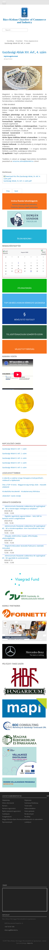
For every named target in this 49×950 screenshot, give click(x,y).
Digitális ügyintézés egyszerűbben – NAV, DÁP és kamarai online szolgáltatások (22, 517)
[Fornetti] (24, 614)
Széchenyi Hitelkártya (31, 803)
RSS (17, 34)
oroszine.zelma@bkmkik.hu (23, 161)
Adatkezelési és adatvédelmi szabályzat (33, 820)
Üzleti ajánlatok (29, 811)
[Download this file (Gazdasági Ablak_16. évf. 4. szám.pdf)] (25, 177)
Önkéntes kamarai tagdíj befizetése (24, 207)
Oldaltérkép (6, 800)
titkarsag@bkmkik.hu (11, 930)
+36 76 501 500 (9, 927)
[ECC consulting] (24, 727)
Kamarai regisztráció (8, 808)
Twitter (9, 34)
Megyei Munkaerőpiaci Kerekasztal (13, 819)
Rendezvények (29, 814)
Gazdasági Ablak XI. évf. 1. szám (14, 449)
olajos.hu (30, 943)
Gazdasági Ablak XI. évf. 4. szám (14, 458)
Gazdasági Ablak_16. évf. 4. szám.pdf (18, 181)
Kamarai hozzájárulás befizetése (24, 204)
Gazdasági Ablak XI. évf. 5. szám (14, 463)
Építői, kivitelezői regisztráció (11, 811)
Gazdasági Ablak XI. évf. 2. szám (14, 453)
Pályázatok (27, 800)
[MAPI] (24, 709)
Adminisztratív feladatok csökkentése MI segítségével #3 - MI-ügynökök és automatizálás (23, 557)
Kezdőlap (27, 817)
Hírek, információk (8, 803)
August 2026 (24, 252)
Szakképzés (6, 814)
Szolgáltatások (7, 817)
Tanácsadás (28, 806)
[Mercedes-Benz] (24, 652)
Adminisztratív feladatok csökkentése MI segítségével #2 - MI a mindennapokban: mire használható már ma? (23, 527)
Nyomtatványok (7, 822)
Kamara (4, 806)
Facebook (4, 34)
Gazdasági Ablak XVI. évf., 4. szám (24, 52)
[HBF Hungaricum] (24, 682)
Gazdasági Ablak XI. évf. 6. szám (14, 467)
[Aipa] (24, 631)
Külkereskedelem (29, 808)
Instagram (13, 34)
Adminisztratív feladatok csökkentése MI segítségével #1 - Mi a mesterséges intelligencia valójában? (23, 507)
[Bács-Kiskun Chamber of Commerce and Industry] (24, 10)
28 (31, 271)
